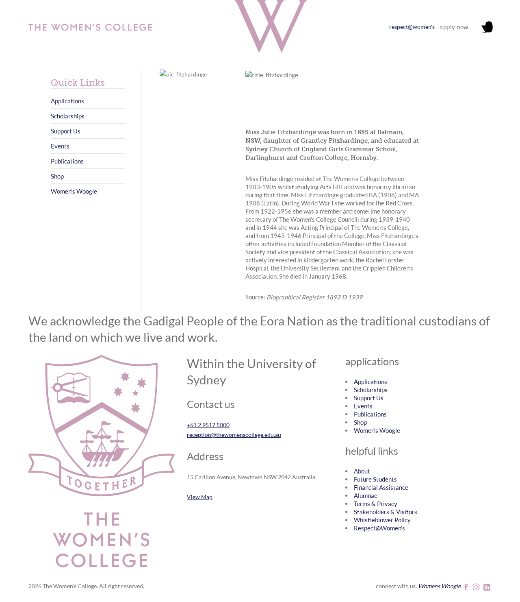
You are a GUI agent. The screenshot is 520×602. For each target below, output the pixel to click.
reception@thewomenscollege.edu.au (234, 434)
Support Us (65, 131)
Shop (57, 176)
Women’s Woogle (74, 191)
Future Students (375, 479)
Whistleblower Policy (382, 519)
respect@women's (412, 26)
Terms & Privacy (375, 503)
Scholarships (67, 116)
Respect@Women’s (379, 528)
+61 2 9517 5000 (208, 424)
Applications (67, 101)
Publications (67, 161)
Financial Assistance (381, 487)
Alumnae (365, 495)
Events (60, 146)
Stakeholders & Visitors (385, 511)
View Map (199, 496)
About (362, 471)
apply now (454, 27)
